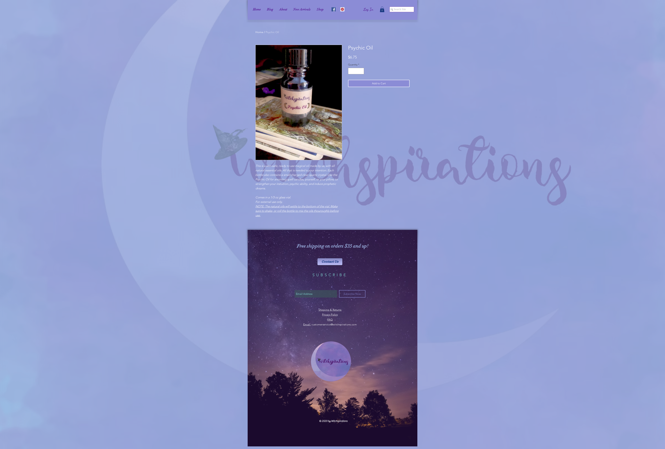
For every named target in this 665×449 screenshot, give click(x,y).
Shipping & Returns (329, 309)
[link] (382, 9)
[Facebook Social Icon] (333, 9)
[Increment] (361, 71)
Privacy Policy (330, 314)
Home (259, 32)
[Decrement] (351, 71)
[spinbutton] (356, 71)
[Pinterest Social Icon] (342, 9)
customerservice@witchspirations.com (334, 324)
